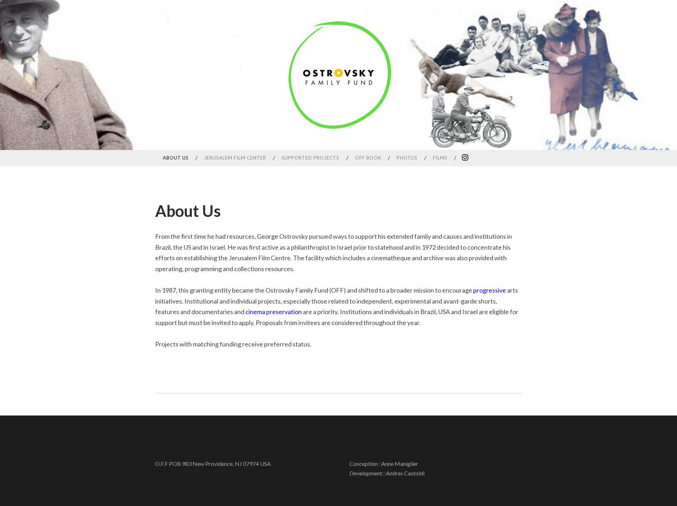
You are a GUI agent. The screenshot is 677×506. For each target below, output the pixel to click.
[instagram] (465, 157)
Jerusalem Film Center (235, 158)
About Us (176, 158)
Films (440, 158)
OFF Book (368, 158)
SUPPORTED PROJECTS (310, 158)
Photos (407, 158)
